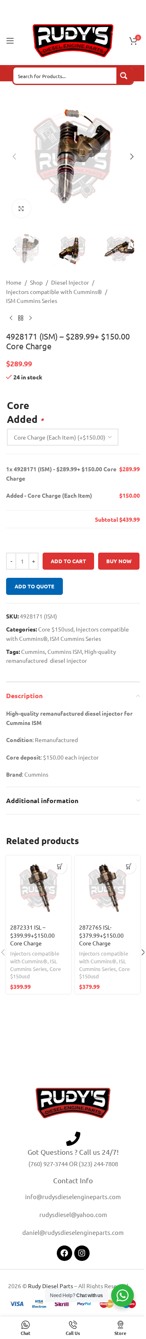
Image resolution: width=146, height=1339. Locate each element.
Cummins (33, 651)
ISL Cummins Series (33, 965)
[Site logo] (73, 40)
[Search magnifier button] (124, 75)
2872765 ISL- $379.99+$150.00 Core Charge (101, 935)
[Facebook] (64, 1253)
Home (13, 282)
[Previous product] (11, 318)
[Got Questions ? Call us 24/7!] (73, 1139)
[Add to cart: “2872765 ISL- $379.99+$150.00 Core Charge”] (129, 867)
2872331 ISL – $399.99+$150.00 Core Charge (32, 935)
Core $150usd (55, 629)
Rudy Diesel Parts (50, 1285)
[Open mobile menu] (10, 41)
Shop (36, 282)
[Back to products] (21, 318)
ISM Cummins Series (31, 300)
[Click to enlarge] (21, 208)
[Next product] (30, 318)
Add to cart (68, 560)
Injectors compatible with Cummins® (54, 291)
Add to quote (34, 586)
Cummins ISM (64, 651)
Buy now (118, 560)
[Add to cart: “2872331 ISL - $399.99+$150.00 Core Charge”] (60, 867)
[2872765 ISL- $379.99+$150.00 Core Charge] (107, 888)
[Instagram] (82, 1253)
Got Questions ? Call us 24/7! (73, 1151)
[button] (14, 156)
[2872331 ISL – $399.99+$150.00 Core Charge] (38, 888)
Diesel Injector (70, 282)
